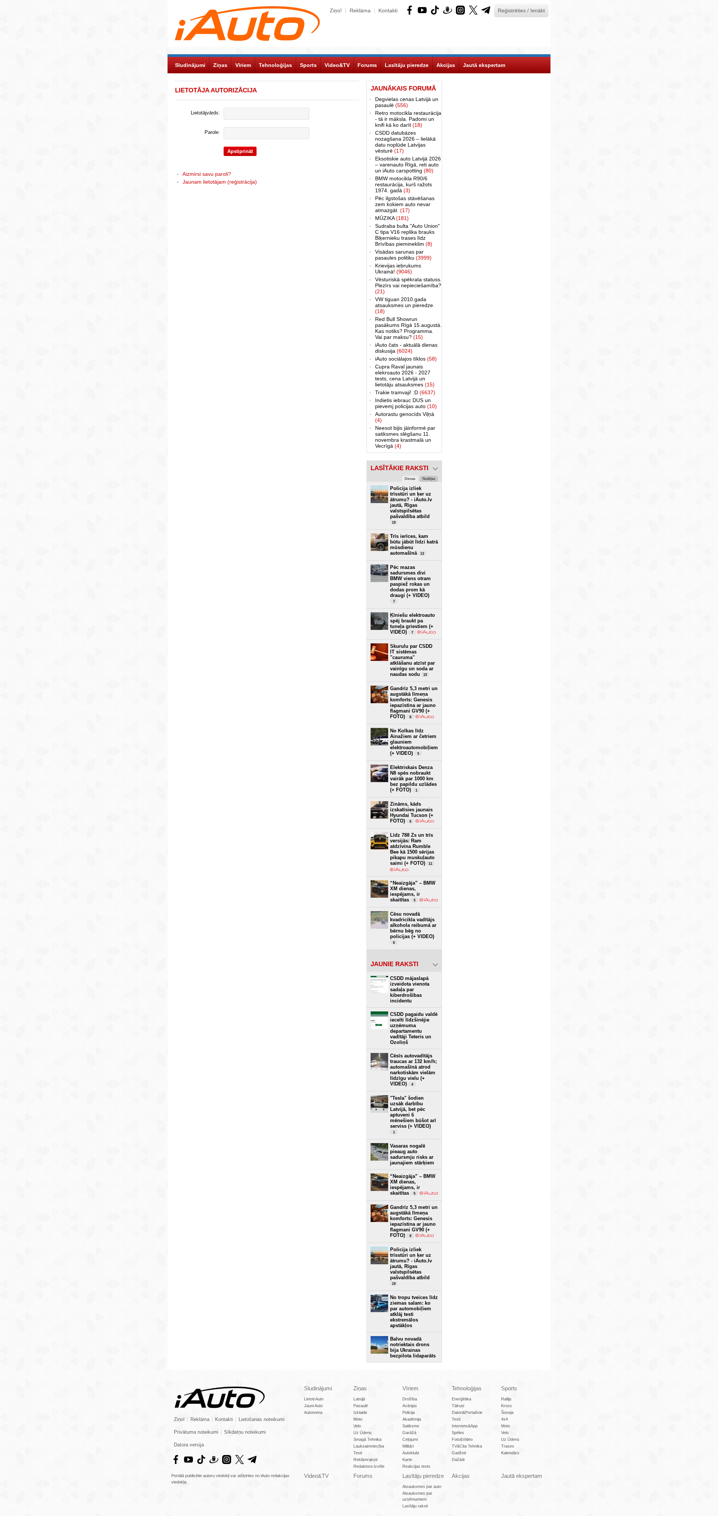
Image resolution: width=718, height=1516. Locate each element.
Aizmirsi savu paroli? (206, 174)
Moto (357, 1419)
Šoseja (507, 1412)
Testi (357, 1453)
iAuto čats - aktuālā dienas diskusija (406, 348)
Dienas (410, 479)
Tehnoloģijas (467, 1388)
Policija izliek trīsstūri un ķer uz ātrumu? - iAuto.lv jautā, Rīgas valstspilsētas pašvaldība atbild (411, 505)
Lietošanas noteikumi (262, 1419)
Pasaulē (360, 1405)
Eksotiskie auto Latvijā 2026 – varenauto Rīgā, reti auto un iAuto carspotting (408, 165)
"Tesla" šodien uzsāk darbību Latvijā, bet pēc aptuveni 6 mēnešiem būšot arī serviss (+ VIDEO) (413, 1114)
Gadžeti (459, 1453)
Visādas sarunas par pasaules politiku (403, 255)
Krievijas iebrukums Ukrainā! (398, 269)
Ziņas (360, 1388)
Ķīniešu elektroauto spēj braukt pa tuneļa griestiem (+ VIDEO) (412, 623)
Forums (362, 1476)
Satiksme (410, 1426)
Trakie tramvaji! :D (405, 392)
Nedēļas (429, 479)
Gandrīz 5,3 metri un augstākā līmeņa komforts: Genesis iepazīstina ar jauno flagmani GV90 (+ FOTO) (414, 702)
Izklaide (360, 1412)
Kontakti (388, 10)
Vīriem (410, 1388)
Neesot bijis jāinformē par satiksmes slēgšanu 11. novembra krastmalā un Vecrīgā (405, 437)
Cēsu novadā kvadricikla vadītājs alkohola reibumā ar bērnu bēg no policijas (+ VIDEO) (413, 927)
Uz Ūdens (362, 1432)
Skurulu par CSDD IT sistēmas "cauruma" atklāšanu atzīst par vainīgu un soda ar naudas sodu (412, 660)
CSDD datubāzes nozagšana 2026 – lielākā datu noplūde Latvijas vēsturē (405, 142)
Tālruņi (458, 1405)
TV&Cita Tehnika (467, 1446)
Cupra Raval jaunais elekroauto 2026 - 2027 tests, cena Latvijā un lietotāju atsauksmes (405, 376)
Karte (407, 1459)
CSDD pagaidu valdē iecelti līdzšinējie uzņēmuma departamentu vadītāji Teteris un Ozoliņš (414, 1028)
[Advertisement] (496, 193)
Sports (509, 1388)
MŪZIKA (392, 218)
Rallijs (506, 1399)
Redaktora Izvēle (368, 1466)
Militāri (408, 1446)
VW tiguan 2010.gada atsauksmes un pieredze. (405, 305)
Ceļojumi (410, 1439)
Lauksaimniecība (368, 1446)
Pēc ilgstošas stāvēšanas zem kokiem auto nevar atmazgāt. (405, 204)
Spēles (458, 1432)
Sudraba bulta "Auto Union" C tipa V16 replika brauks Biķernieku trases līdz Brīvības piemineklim (407, 235)
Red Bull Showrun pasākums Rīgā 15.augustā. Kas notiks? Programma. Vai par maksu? (408, 328)
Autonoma (313, 1412)
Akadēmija (411, 1419)
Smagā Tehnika (367, 1439)
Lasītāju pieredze (423, 1476)
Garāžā (409, 1432)
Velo (357, 1426)
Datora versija (189, 1445)
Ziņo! (336, 10)
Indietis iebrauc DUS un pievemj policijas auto (406, 403)
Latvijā (359, 1399)
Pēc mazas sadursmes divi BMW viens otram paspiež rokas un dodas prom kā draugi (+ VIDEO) (410, 583)
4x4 (504, 1419)
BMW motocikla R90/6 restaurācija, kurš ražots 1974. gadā (403, 184)
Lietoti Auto (313, 1399)
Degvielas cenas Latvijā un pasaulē (406, 102)
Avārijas (409, 1405)
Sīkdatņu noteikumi (245, 1432)
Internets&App (465, 1426)
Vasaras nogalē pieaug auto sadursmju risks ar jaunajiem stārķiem (412, 1154)
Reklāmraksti (365, 1459)
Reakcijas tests (416, 1466)
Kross (506, 1405)
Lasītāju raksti (415, 1506)
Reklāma (360, 10)
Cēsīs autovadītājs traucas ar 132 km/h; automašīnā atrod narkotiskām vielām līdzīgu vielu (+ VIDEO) (413, 1070)
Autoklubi (410, 1453)
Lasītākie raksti (400, 468)
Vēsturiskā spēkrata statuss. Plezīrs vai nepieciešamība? (408, 285)
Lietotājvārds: (205, 113)
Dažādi (458, 1459)
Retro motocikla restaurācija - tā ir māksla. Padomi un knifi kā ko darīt (408, 119)
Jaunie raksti (394, 964)
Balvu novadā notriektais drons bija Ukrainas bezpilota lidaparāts (413, 1347)
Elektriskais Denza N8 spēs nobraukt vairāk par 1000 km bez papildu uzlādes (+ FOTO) (413, 779)
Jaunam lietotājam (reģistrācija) (219, 182)
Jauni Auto (313, 1405)
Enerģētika (461, 1399)
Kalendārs (510, 1453)
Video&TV (316, 1476)
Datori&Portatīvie (467, 1412)
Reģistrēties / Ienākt (521, 10)
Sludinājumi (318, 1388)
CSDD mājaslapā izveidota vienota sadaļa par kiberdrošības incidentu (409, 990)
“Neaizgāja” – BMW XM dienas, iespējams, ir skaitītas (412, 891)
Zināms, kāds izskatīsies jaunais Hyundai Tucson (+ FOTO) (411, 812)
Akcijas (461, 1476)
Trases (507, 1446)
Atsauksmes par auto (421, 1486)
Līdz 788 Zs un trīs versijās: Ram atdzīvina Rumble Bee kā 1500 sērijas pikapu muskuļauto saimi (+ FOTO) (412, 849)
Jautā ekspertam (521, 1476)
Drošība (409, 1399)
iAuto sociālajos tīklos (406, 359)
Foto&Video (462, 1439)
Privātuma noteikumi (196, 1432)
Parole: (212, 132)
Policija (408, 1412)
